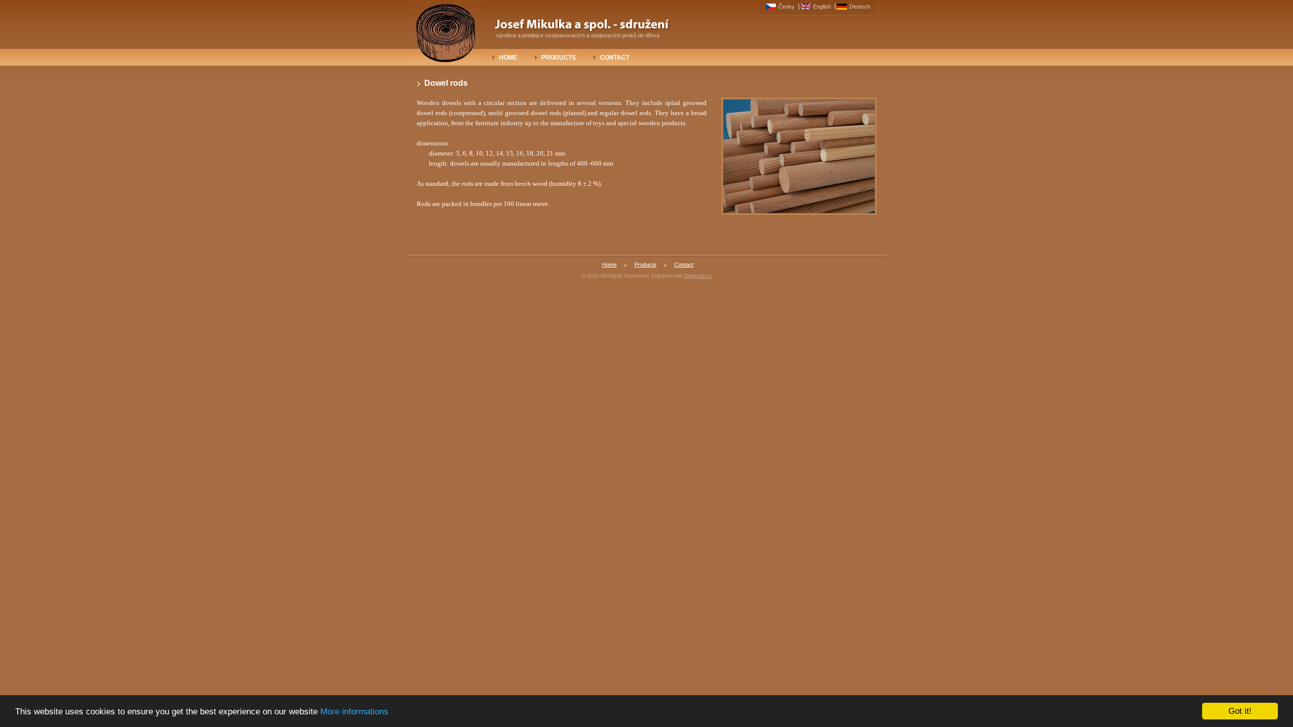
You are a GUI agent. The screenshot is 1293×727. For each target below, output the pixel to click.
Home (508, 57)
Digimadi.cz (698, 276)
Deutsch (860, 7)
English (822, 7)
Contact (614, 57)
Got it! (1240, 711)
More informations (354, 711)
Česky (787, 7)
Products (558, 57)
